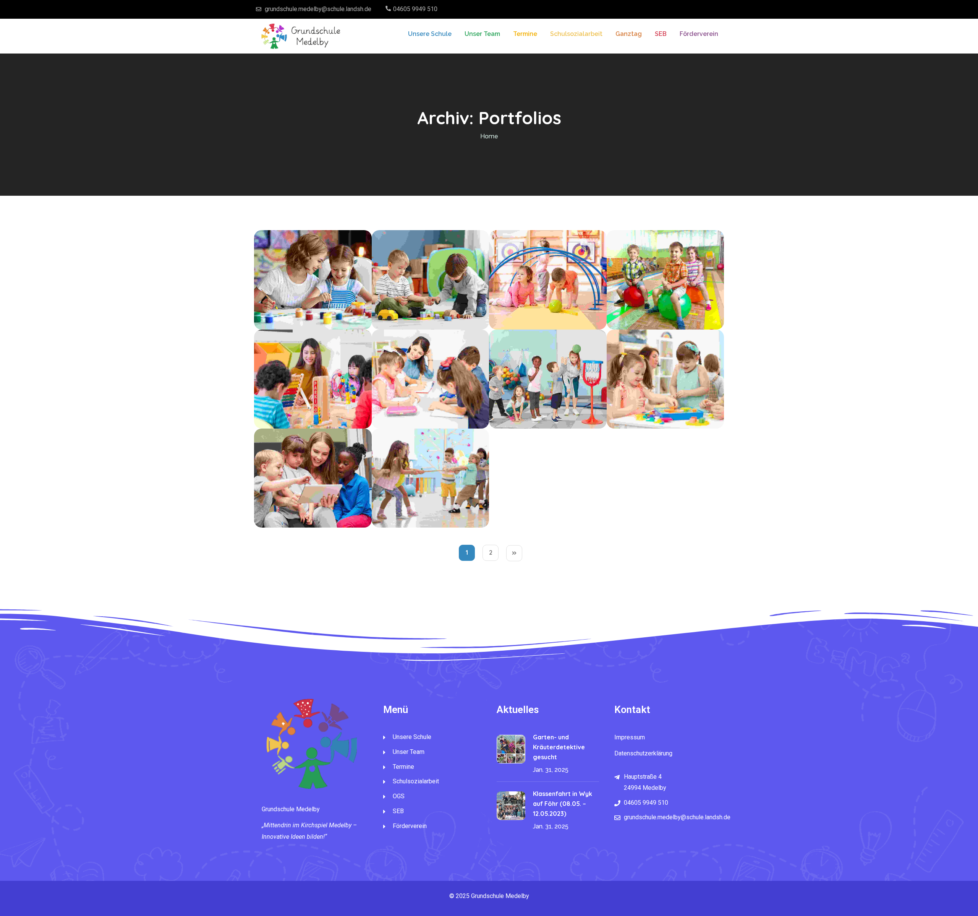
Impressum (629, 737)
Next (514, 553)
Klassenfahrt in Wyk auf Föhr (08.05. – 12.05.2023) (562, 803)
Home (489, 136)
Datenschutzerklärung (643, 753)
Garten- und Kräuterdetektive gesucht (559, 747)
